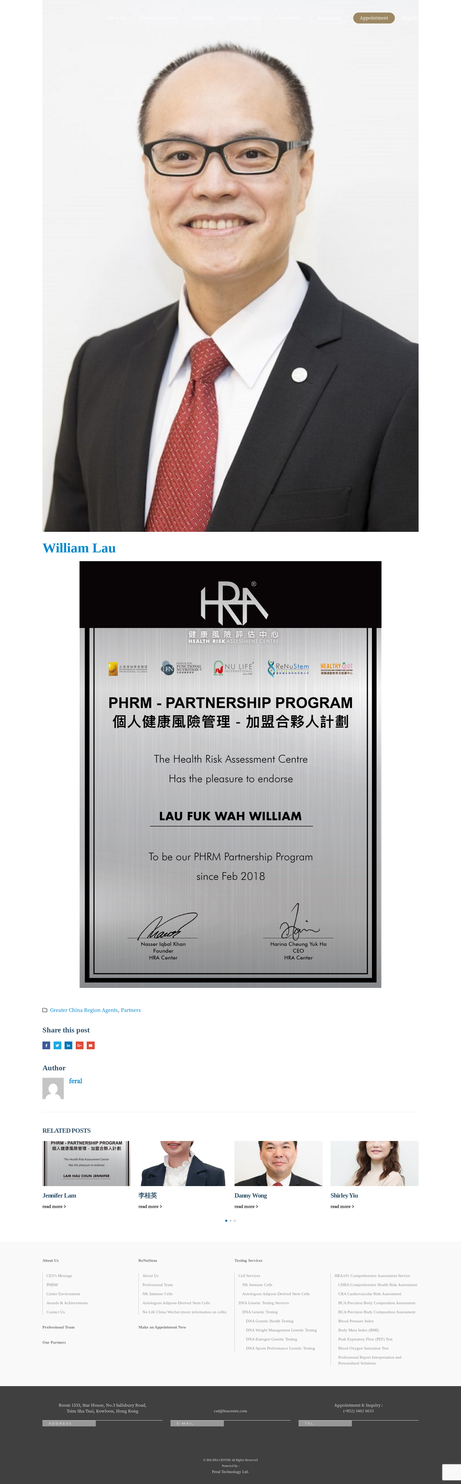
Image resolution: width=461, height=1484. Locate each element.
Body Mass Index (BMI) (358, 1330)
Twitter (57, 1045)
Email (90, 1045)
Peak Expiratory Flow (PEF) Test (365, 1339)
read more (52, 1206)
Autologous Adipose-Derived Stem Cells (176, 1303)
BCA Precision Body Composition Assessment (376, 1303)
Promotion (329, 18)
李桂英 (51, 1195)
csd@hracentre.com (230, 1411)
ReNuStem (203, 18)
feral (75, 1080)
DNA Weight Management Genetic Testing (281, 1330)
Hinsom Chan (348, 1195)
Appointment (374, 18)
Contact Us (55, 1312)
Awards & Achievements (67, 1303)
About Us (115, 18)
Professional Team (158, 18)
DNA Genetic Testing (260, 1312)
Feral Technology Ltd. (230, 1472)
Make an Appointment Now (162, 1327)
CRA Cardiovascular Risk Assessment (369, 1294)
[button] (226, 1220)
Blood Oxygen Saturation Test (363, 1348)
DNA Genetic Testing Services (264, 1303)
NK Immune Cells (157, 1294)
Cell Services (249, 1276)
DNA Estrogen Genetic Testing (271, 1339)
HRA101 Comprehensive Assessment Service (372, 1276)
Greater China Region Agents (84, 1009)
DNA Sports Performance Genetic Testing (280, 1348)
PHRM (52, 1285)
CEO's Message (59, 1276)
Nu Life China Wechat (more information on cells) (184, 1312)
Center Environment (63, 1294)
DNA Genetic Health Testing (269, 1321)
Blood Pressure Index (356, 1321)
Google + (80, 1045)
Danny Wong (154, 1195)
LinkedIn (68, 1045)
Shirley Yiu (248, 1195)
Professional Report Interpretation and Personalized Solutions (370, 1360)
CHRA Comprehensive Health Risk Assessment (377, 1285)
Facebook (46, 1045)
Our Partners (288, 18)
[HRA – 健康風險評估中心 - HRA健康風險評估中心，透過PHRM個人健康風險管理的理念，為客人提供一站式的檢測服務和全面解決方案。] (25, 18)
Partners (131, 1009)
